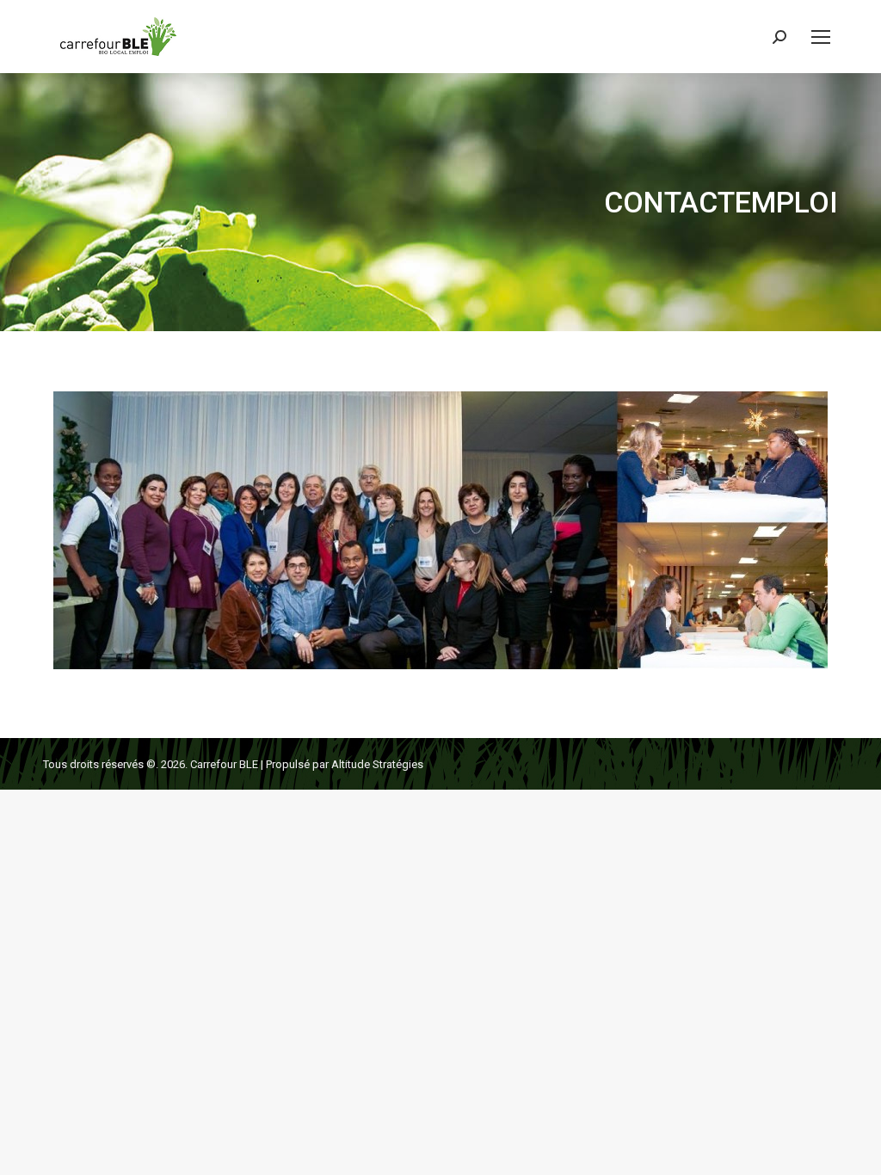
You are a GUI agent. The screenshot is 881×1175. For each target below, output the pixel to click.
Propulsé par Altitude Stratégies (344, 764)
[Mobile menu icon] (821, 37)
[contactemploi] (440, 530)
